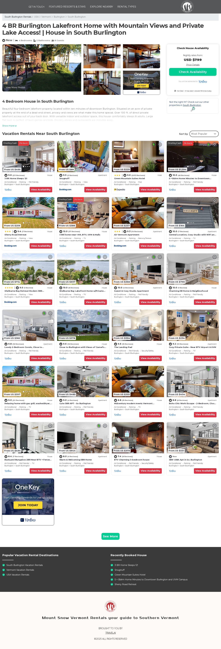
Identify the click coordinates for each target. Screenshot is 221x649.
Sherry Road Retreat (15, 234)
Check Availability (193, 72)
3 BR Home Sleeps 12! (16, 178)
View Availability (41, 189)
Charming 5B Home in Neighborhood (188, 291)
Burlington (59, 16)
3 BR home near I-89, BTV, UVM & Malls (79, 234)
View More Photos (15, 87)
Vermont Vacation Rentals (20, 570)
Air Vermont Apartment (126, 234)
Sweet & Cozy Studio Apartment (131, 291)
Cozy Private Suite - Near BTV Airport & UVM (192, 347)
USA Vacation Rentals (17, 574)
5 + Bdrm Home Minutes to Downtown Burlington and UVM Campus (151, 579)
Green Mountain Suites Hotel (129, 178)
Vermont (46, 16)
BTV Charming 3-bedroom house (131, 459)
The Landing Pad (123, 347)
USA (36, 16)
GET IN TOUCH (36, 6)
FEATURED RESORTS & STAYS (67, 6)
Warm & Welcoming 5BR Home (75, 459)
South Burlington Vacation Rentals (24, 565)
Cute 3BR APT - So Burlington (75, 403)
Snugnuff (64, 178)
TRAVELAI (110, 632)
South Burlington (77, 16)
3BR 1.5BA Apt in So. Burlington (185, 459)
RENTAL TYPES (126, 6)
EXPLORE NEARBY (101, 6)
